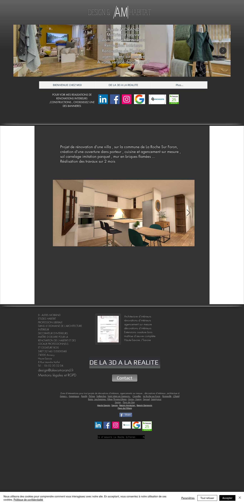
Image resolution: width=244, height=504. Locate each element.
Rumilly (84, 396)
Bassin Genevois (144, 405)
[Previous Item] (21, 50)
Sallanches (101, 396)
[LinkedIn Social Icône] (103, 99)
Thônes (92, 396)
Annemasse (74, 396)
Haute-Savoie (103, 405)
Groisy (131, 399)
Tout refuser (207, 498)
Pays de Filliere (125, 408)
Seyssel (146, 399)
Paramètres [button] (188, 498)
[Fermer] (240, 498)
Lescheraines (100, 399)
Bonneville (166, 396)
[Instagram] (126, 99)
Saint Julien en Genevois (119, 396)
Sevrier (118, 402)
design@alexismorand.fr (56, 370)
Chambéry (178, 396)
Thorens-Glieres (120, 399)
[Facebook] (115, 99)
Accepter (227, 498)
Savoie (114, 405)
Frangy (138, 399)
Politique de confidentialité (28, 499)
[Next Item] (222, 50)
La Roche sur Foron (151, 396)
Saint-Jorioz (156, 399)
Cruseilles (137, 396)
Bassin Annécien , (127, 405)
